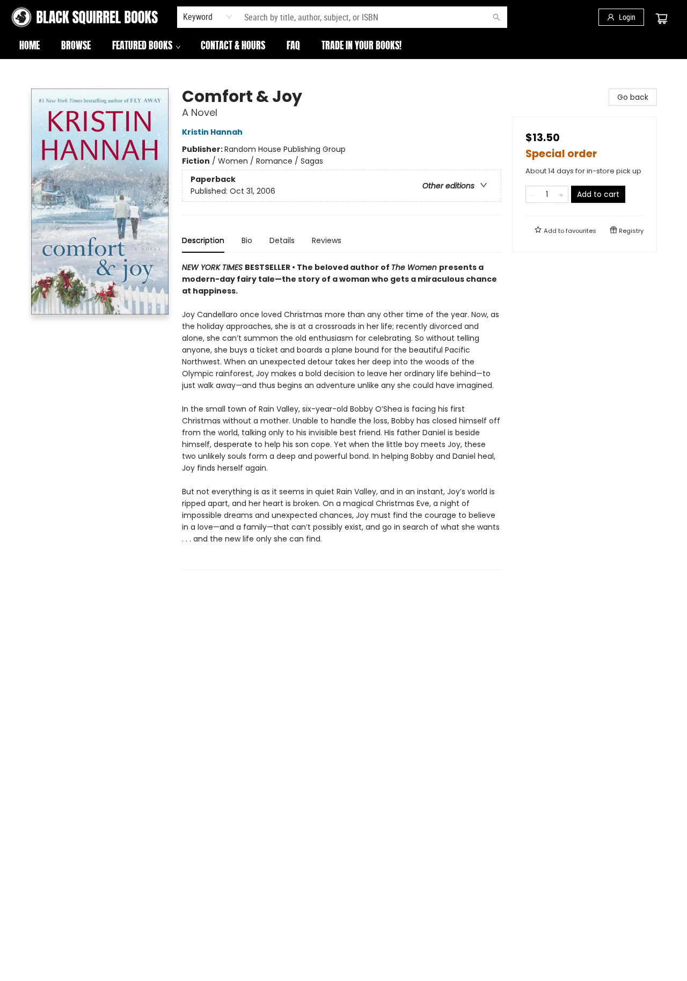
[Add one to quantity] (561, 194)
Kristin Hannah (212, 132)
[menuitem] (29, 46)
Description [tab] (203, 240)
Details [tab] (282, 240)
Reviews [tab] (326, 240)
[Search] (496, 17)
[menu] (343, 46)
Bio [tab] (247, 240)
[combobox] (208, 16)
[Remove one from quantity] (532, 194)
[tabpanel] (341, 415)
